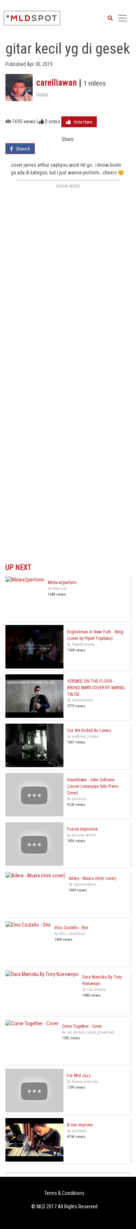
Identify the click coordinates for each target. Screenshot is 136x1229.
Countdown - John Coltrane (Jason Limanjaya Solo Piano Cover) (92, 786)
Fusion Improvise (82, 829)
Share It (22, 149)
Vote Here (82, 122)
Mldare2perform (62, 582)
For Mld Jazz (79, 1075)
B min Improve (79, 1124)
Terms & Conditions (64, 1193)
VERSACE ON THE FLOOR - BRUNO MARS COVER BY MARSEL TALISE (96, 688)
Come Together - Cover (82, 1026)
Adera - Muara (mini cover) (92, 878)
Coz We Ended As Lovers (89, 730)
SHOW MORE (68, 186)
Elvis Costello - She (71, 927)
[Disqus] (68, 282)
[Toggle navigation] (122, 18)
